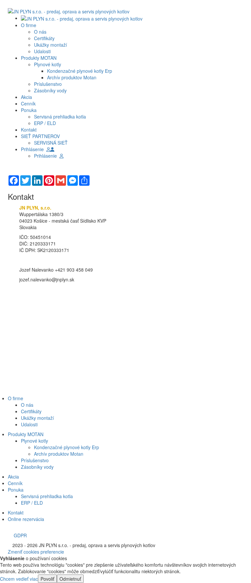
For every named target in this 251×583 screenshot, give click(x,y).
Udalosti (42, 51)
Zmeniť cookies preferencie (36, 551)
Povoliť (47, 578)
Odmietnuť (70, 578)
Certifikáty (44, 38)
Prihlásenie (33, 149)
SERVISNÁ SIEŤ (51, 142)
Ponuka (16, 489)
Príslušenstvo (48, 84)
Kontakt (16, 512)
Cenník (15, 483)
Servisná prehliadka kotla (60, 116)
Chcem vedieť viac (19, 578)
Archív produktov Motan (71, 77)
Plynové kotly (47, 64)
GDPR (19, 535)
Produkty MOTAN (25, 434)
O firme (15, 398)
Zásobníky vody (50, 90)
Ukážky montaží (50, 44)
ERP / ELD (45, 123)
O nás (40, 31)
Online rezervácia (26, 519)
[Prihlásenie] (52, 149)
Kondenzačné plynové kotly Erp (79, 71)
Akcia (13, 476)
